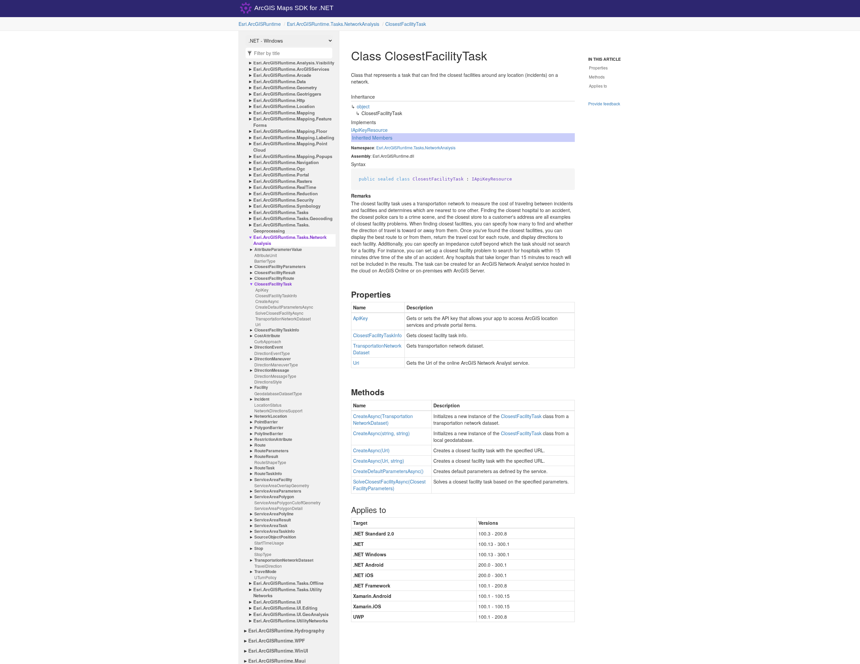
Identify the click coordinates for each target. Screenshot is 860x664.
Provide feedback (604, 103)
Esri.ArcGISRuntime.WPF (276, 640)
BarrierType (264, 261)
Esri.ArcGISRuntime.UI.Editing (285, 608)
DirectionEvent (268, 347)
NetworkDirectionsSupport (278, 410)
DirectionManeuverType (276, 364)
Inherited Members (372, 137)
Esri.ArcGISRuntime (260, 23)
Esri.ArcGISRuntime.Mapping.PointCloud (290, 147)
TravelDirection (268, 566)
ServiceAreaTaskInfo (274, 531)
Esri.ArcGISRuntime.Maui (277, 660)
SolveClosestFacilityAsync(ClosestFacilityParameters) (389, 485)
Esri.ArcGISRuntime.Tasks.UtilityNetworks (287, 592)
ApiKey (261, 290)
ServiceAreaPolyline (274, 514)
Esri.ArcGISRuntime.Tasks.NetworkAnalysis (333, 23)
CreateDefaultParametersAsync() (388, 471)
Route (260, 445)
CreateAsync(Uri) (371, 450)
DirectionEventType (272, 353)
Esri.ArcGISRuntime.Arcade (282, 75)
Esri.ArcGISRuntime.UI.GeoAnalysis (291, 614)
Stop (258, 548)
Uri (258, 324)
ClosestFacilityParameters (280, 266)
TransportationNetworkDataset (283, 318)
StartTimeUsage (269, 543)
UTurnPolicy (265, 577)
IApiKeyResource (369, 129)
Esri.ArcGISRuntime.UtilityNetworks (290, 621)
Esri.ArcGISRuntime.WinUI (278, 650)
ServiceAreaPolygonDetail (278, 508)
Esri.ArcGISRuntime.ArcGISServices (291, 69)
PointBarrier (266, 422)
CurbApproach (267, 341)
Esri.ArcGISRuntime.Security (283, 200)
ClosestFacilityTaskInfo (276, 295)
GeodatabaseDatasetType (278, 393)
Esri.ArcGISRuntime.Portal (281, 175)
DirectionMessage (271, 370)
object (363, 106)
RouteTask (264, 468)
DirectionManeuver (272, 359)
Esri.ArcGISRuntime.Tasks (280, 212)
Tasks (419, 147)
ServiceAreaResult (272, 520)
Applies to (598, 86)
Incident (261, 399)
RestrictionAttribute (273, 439)
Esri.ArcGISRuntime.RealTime (284, 187)
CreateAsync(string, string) (381, 433)
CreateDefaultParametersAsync (284, 307)
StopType (262, 554)
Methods (597, 77)
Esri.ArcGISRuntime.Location (284, 106)
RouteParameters (271, 451)
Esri (379, 147)
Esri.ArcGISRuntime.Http (279, 100)
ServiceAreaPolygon (274, 497)
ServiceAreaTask (271, 525)
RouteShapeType (270, 462)
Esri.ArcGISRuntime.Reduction (285, 194)
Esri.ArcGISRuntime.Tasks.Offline (288, 583)
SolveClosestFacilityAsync (279, 313)
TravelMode (265, 571)
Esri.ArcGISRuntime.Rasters (282, 181)
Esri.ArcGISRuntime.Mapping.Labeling (293, 138)
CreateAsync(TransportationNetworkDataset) (383, 419)
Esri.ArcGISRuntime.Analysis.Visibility (293, 63)
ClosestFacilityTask (405, 23)
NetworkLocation (270, 416)
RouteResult (266, 456)
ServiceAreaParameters (277, 491)
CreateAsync (267, 301)
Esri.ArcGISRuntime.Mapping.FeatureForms (292, 122)
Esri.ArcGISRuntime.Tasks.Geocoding (293, 218)
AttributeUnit (265, 255)
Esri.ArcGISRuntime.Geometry (285, 88)
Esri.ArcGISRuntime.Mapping (284, 113)
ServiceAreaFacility (273, 479)
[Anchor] (345, 294)
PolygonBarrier (269, 427)
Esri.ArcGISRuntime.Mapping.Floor (290, 131)
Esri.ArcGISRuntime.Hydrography (286, 630)
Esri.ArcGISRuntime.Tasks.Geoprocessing (281, 228)
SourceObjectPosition (275, 537)
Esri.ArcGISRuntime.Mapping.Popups (292, 156)
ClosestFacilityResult (274, 272)
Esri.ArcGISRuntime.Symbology (286, 206)
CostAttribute (267, 336)
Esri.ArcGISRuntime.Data (279, 82)
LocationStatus (268, 405)
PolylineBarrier (268, 434)
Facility (261, 387)
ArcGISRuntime (398, 147)
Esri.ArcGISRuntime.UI (277, 602)
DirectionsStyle (268, 382)
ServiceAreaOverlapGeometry (281, 485)
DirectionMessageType (275, 376)
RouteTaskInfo (268, 473)
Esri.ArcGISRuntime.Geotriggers (287, 94)
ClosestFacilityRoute (274, 278)
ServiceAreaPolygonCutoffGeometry (287, 502)
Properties (598, 67)
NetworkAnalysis (440, 147)
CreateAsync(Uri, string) (378, 460)
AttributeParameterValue (278, 249)
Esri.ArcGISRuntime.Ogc (279, 169)
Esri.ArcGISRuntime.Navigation (286, 162)
